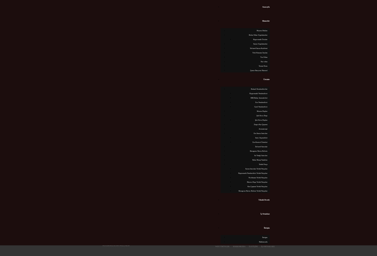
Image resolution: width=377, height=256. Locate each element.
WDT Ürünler (222, 247)
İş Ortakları (268, 247)
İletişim (253, 247)
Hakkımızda (239, 247)
